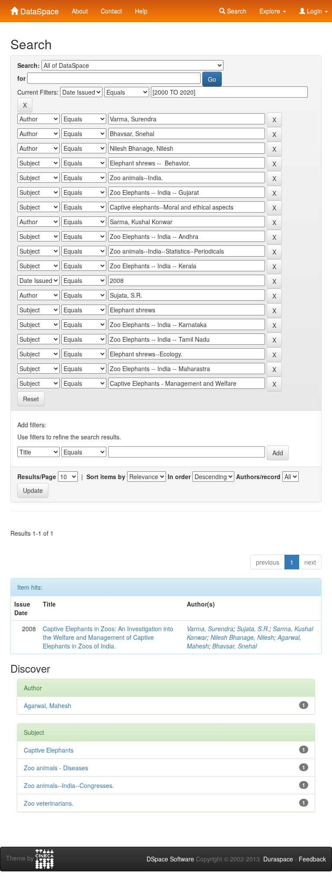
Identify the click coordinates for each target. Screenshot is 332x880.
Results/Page (36, 476)
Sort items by (105, 476)
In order (179, 476)
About (80, 10)
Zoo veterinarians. (48, 803)
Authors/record (258, 476)
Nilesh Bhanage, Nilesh (242, 637)
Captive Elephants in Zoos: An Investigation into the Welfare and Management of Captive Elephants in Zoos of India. (108, 637)
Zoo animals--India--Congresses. (69, 785)
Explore (270, 10)
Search (235, 10)
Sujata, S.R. (253, 628)
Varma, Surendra (210, 628)
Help (141, 10)
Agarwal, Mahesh (47, 705)
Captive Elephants (48, 750)
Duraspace (278, 859)
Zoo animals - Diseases (56, 767)
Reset (31, 398)
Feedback (312, 859)
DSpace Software (170, 859)
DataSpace (38, 9)
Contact (111, 10)
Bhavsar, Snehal (234, 646)
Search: (28, 65)
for (21, 78)
